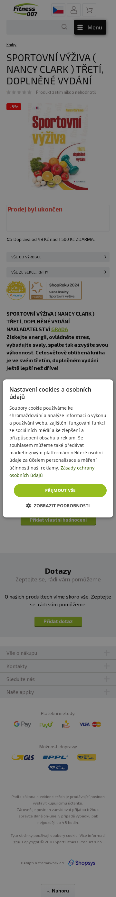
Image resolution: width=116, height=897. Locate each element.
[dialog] (58, 448)
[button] (58, 506)
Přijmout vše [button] (60, 490)
